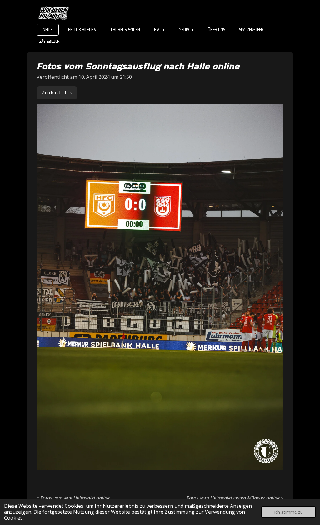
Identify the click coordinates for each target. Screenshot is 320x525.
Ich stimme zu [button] (288, 512)
